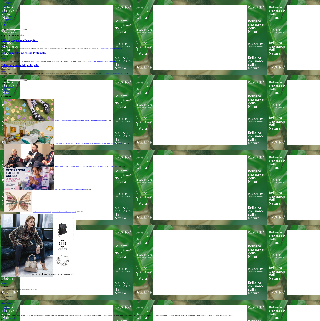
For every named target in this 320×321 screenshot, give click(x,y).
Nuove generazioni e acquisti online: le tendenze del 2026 (70, 189)
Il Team (6, 306)
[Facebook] (4, 25)
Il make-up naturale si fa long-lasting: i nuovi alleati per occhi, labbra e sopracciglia (54, 212)
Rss (5, 311)
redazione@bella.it (7, 303)
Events (6, 6)
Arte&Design (7, 5)
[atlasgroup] (4, 283)
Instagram (6, 309)
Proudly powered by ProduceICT (9, 318)
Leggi (110, 48)
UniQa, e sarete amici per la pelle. (20, 65)
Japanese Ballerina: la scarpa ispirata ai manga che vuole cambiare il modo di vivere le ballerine (80, 120)
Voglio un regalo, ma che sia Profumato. (23, 52)
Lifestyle (6, 3)
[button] (1, 319)
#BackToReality (8, 2)
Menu (2, 31)
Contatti (6, 312)
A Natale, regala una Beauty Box (19, 40)
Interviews (7, 8)
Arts (5, 88)
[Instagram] (4, 26)
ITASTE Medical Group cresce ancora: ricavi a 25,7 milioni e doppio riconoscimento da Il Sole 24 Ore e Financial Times (86, 166)
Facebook (6, 308)
